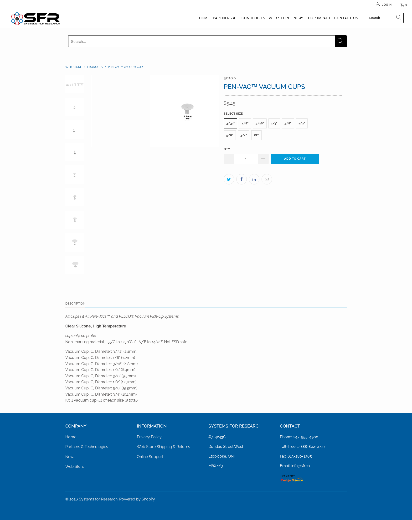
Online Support (150, 456)
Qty (227, 149)
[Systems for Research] (35, 19)
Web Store (279, 18)
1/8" (245, 123)
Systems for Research (98, 499)
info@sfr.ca (300, 466)
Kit (256, 135)
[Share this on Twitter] (229, 179)
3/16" (260, 123)
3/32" (230, 123)
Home (204, 18)
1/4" (274, 123)
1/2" (302, 123)
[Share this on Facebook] (241, 179)
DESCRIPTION (75, 303)
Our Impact (319, 18)
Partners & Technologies (239, 18)
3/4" (243, 135)
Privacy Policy (149, 437)
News (299, 18)
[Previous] (98, 111)
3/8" (287, 123)
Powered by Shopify (137, 499)
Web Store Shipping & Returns (163, 446)
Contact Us (346, 18)
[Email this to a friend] (267, 179)
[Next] (212, 111)
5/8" (229, 135)
